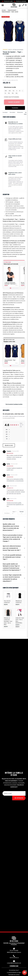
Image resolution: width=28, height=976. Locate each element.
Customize (15, 108)
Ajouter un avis (9, 445)
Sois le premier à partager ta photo (14, 404)
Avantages (5, 112)
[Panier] (26, 5)
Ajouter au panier (14, 102)
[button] (2, 5)
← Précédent (7, 512)
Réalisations (20, 112)
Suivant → (22, 512)
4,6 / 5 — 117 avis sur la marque (15, 49)
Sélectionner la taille (10, 87)
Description (12, 112)
